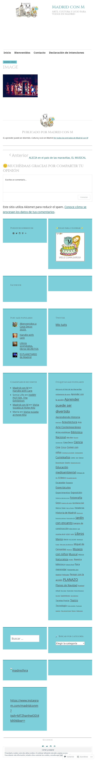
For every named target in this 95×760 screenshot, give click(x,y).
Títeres (73, 611)
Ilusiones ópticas (61, 518)
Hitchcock (80, 513)
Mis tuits (61, 325)
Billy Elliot (70, 437)
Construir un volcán (68, 453)
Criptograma (79, 453)
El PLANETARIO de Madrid (28, 355)
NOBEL (71, 559)
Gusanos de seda (66, 503)
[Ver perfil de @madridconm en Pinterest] (54, 746)
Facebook (15, 285)
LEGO (68, 534)
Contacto (40, 52)
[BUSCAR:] (24, 638)
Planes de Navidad (66, 585)
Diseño (67, 463)
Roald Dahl (70, 591)
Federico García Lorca (62, 498)
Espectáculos (63, 487)
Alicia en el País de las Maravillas (69, 389)
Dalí (77, 458)
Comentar (84, 197)
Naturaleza (62, 559)
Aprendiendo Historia (68, 417)
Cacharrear (59, 442)
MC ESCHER (72, 539)
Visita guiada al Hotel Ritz (26, 406)
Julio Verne (73, 529)
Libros (79, 533)
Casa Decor (68, 442)
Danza (81, 458)
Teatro (74, 600)
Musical (73, 554)
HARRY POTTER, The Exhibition (24, 397)
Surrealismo (74, 596)
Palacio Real (69, 565)
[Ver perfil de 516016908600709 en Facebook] (13, 233)
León (72, 534)
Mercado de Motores (66, 544)
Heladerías (79, 508)
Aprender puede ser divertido (67, 405)
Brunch (76, 437)
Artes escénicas (63, 432)
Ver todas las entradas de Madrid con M (70, 138)
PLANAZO (70, 579)
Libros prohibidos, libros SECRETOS (29, 345)
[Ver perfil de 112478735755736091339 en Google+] (26, 233)
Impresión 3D (70, 518)
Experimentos (63, 492)
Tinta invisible (71, 606)
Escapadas (60, 482)
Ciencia (78, 442)
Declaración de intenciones (66, 52)
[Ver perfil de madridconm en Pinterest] (23, 233)
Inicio (7, 52)
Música (81, 554)
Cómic (73, 458)
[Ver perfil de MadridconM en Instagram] (20, 233)
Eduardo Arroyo (75, 463)
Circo (63, 447)
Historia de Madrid (66, 512)
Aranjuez (58, 422)
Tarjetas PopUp (62, 600)
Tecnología (61, 605)
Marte (65, 539)
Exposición (76, 492)
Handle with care (27, 336)
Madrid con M (68, 7)
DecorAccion (60, 463)
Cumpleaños (63, 457)
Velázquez (79, 611)
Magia (59, 539)
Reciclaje (63, 591)
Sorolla (58, 596)
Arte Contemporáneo (68, 427)
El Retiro (62, 477)
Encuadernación (71, 478)
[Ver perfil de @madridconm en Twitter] (47, 746)
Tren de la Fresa (66, 611)
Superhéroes (65, 596)
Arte (80, 422)
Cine (58, 447)
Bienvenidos (22, 52)
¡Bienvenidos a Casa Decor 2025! (28, 326)
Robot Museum (79, 591)
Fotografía (76, 497)
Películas (65, 574)
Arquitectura (69, 422)
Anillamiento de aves (63, 394)
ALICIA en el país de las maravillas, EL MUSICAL (49, 156)
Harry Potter (70, 508)
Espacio (69, 482)
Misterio (69, 549)
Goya (58, 502)
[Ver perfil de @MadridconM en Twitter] (16, 233)
